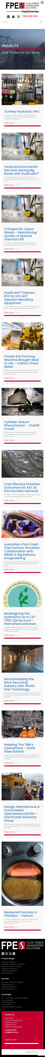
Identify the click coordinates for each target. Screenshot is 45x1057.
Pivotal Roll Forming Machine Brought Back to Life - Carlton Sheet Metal (21, 361)
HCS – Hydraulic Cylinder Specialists (15, 998)
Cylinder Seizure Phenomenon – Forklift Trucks (21, 425)
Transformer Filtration (9, 971)
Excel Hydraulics (7, 1000)
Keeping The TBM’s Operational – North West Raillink (19, 748)
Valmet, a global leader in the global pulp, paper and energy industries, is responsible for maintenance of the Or (21, 921)
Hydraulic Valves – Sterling (11, 966)
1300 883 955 (30, 16)
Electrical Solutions (8, 989)
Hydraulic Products (9, 962)
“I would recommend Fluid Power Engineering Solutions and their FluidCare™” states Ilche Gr (20, 244)
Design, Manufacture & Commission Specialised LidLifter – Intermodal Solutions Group (22, 814)
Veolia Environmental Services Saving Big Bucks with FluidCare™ (21, 170)
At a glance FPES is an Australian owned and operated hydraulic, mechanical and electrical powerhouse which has (20, 117)
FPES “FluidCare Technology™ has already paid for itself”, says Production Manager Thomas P (21, 308)
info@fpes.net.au (11, 1032)
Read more (9, 123)
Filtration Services (8, 984)
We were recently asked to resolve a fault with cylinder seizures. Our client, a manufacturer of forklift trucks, (20, 434)
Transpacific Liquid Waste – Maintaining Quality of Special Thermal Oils (20, 234)
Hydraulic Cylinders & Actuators (13, 964)
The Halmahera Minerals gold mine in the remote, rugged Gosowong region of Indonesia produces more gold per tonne (21, 629)
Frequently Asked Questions (12, 1007)
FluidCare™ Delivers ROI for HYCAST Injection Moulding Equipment (19, 297)
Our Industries (7, 1005)
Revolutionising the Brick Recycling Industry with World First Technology (19, 684)
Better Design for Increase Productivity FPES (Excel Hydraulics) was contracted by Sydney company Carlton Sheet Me (21, 372)
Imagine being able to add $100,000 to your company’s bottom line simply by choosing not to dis (21, 179)
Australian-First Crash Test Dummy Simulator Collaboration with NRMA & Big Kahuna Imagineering (22, 551)
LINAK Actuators (7, 973)
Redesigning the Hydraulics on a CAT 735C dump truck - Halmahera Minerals (20, 618)
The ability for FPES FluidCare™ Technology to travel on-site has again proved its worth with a (22, 495)
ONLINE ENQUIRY (11, 1040)
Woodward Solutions (9, 987)
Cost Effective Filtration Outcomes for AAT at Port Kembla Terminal (22, 487)
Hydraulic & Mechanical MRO (12, 982)
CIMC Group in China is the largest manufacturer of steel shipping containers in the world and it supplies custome (22, 826)
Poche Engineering (8, 1002)
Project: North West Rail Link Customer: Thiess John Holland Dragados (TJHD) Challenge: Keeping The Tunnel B (21, 757)
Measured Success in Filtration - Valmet (20, 914)
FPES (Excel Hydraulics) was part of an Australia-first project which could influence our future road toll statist (22, 563)
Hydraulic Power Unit (9, 969)
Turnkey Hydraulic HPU (21, 111)
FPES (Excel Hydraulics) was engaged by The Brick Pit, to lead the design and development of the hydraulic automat (22, 695)
